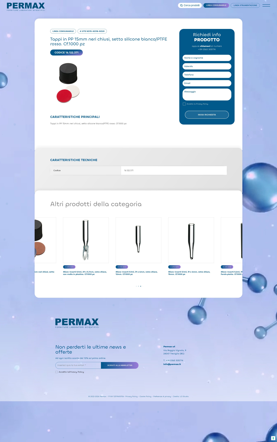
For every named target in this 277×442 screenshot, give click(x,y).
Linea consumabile (216, 5)
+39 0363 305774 (207, 49)
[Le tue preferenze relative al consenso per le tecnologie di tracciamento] (273, 438)
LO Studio (184, 396)
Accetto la (197, 104)
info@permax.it (172, 364)
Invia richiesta (207, 114)
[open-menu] (266, 5)
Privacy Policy (202, 104)
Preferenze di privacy (162, 396)
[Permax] (26, 7)
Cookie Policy (145, 396)
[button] (136, 286)
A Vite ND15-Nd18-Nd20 (92, 31)
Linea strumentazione (245, 5)
